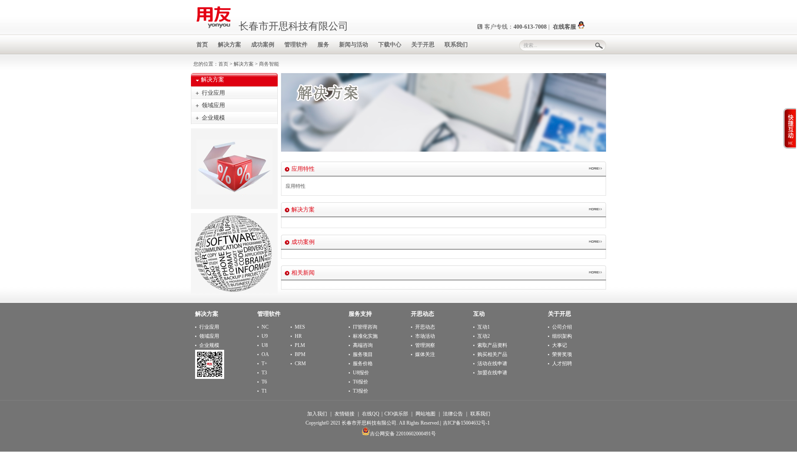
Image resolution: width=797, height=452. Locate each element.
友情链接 (344, 414)
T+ (264, 363)
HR (298, 336)
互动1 (483, 327)
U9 (265, 336)
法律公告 (453, 414)
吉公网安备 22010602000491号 (403, 434)
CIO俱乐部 (396, 414)
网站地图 (425, 414)
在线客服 (565, 27)
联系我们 (480, 414)
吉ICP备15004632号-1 (466, 423)
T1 (264, 391)
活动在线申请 (492, 363)
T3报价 (360, 391)
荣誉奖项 (562, 354)
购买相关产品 (492, 354)
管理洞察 (425, 345)
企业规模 (213, 118)
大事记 (559, 345)
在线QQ (370, 414)
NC (265, 327)
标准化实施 (365, 336)
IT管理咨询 (365, 327)
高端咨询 (363, 345)
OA (265, 354)
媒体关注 (425, 354)
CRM (300, 363)
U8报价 (361, 373)
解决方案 (244, 64)
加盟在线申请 (492, 373)
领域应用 (213, 105)
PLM (300, 345)
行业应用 (213, 93)
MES (300, 327)
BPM (300, 354)
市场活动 (425, 336)
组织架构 (562, 336)
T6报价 (360, 382)
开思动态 (425, 327)
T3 (264, 373)
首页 (223, 64)
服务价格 (363, 363)
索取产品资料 (492, 345)
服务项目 (363, 354)
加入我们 (317, 414)
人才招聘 (562, 363)
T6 (264, 382)
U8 (265, 345)
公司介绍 (562, 327)
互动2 (483, 336)
